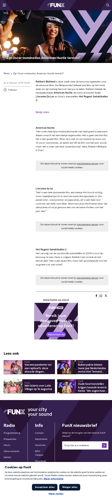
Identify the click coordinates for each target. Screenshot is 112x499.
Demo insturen (11, 451)
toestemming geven (87, 163)
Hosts (7, 445)
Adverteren (41, 439)
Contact (39, 433)
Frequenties (10, 439)
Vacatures (40, 445)
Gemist (7, 457)
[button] (4, 5)
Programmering (12, 433)
